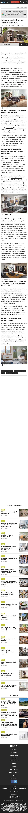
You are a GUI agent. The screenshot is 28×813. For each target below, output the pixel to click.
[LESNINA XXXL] (14, 212)
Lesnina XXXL (14, 373)
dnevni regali (4, 371)
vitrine (3, 373)
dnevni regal (4, 253)
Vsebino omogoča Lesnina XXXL (14, 25)
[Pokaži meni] (26, 2)
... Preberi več (16, 811)
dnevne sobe (9, 128)
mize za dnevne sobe (16, 178)
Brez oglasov (15, 2)
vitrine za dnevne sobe (8, 306)
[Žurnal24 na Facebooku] (12, 781)
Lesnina (8, 373)
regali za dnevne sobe (11, 301)
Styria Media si (20, 800)
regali (11, 371)
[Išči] (20, 2)
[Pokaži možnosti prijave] (23, 2)
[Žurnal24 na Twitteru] (15, 781)
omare (15, 371)
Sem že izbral (24, 16)
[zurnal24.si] (4, 2)
